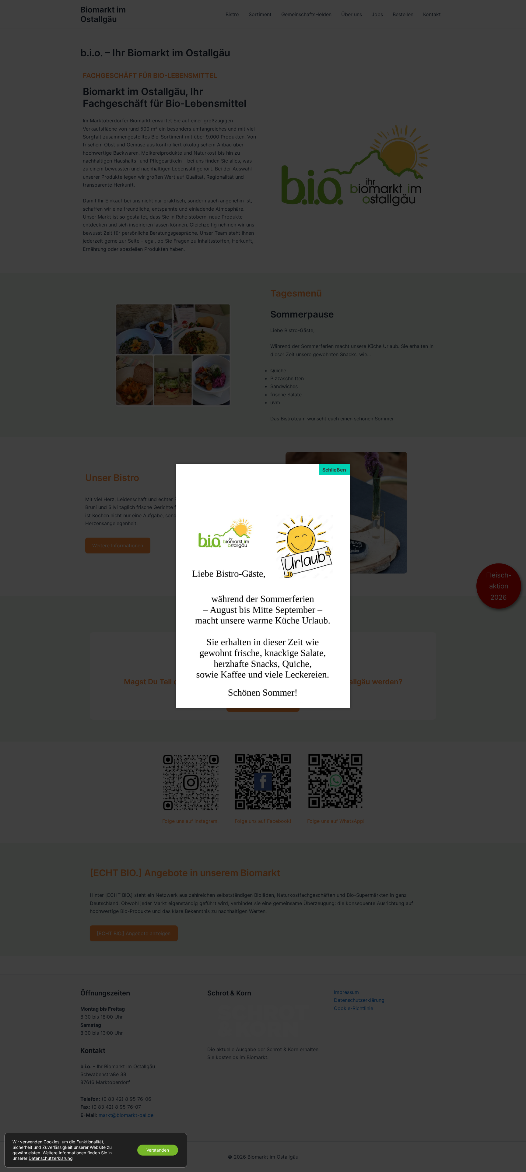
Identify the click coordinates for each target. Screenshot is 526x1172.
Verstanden (157, 1150)
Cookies (51, 1141)
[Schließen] (334, 469)
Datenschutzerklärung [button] (51, 1158)
